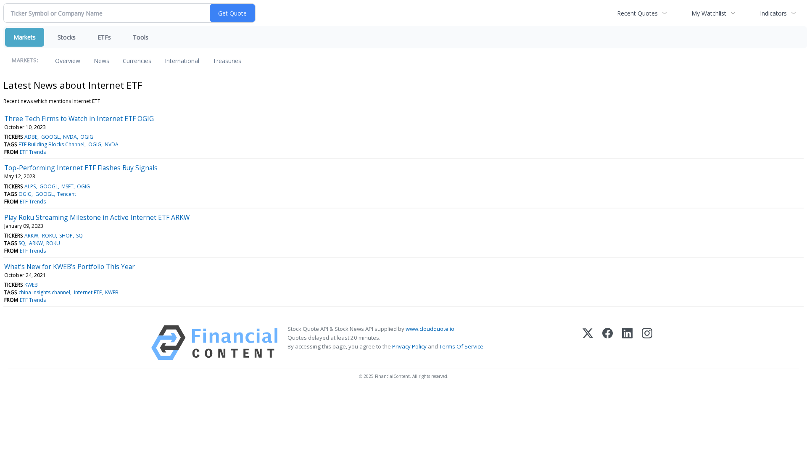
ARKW (31, 235)
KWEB (31, 284)
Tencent (66, 194)
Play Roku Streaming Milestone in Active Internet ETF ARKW (97, 217)
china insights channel (44, 292)
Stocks (67, 37)
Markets (24, 37)
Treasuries (227, 61)
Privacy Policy (409, 346)
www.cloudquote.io (430, 329)
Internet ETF (88, 292)
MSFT (67, 186)
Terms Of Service (461, 346)
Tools (140, 37)
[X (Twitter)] (587, 343)
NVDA (70, 136)
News (101, 61)
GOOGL (50, 136)
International (182, 61)
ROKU (49, 235)
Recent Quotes (637, 13)
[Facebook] (607, 343)
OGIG (86, 136)
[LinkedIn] (627, 343)
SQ (79, 235)
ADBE (30, 136)
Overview (67, 61)
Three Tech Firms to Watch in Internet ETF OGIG (79, 118)
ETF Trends (33, 152)
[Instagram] (647, 343)
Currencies (137, 61)
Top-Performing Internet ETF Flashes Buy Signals (81, 167)
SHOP (66, 235)
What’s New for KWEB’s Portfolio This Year (69, 266)
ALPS (30, 186)
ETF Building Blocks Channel (51, 144)
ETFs (104, 37)
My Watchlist (708, 13)
